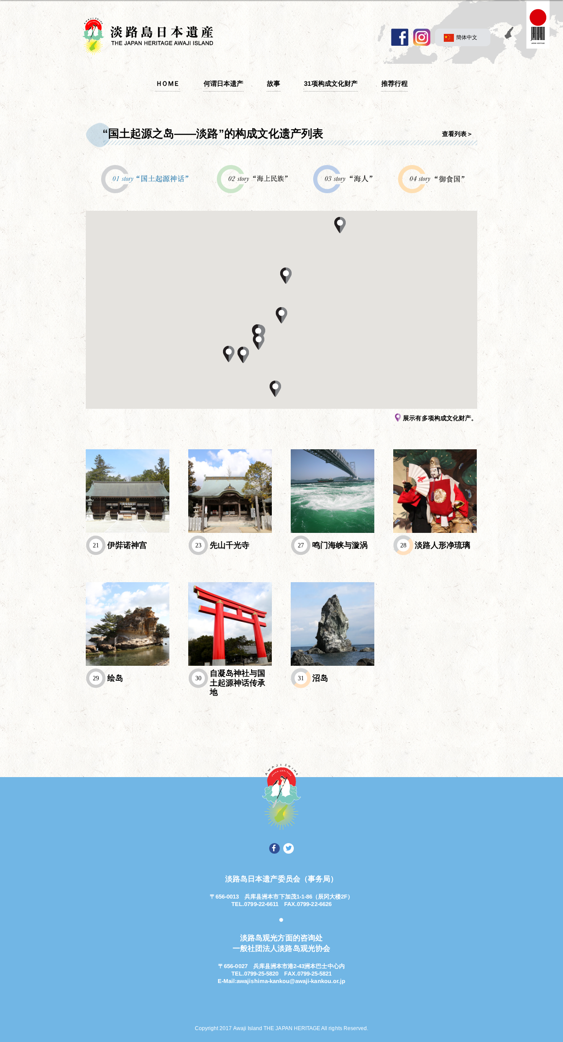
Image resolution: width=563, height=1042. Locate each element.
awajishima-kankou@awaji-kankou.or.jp (291, 980)
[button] (286, 275)
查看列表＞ (457, 133)
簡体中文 (466, 37)
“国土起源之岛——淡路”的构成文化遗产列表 (212, 133)
